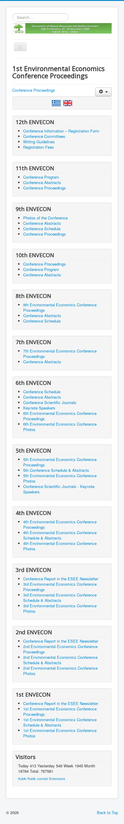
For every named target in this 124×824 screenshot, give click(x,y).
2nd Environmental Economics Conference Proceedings (60, 649)
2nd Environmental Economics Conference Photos (60, 670)
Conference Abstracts (42, 182)
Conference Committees (44, 136)
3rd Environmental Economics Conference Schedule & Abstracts (60, 597)
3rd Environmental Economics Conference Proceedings (60, 586)
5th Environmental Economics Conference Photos (60, 478)
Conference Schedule (41, 228)
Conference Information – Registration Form (61, 131)
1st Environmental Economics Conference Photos (60, 733)
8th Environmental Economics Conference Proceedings (60, 307)
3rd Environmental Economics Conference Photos (60, 608)
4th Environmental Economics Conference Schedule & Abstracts (60, 535)
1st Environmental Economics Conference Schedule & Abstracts (60, 722)
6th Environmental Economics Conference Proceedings (60, 415)
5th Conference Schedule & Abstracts (56, 470)
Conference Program (41, 177)
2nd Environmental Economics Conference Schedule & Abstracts (60, 659)
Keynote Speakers (39, 408)
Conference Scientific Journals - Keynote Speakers (59, 489)
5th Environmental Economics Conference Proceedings (60, 462)
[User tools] (103, 92)
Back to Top (107, 812)
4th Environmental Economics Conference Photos (60, 546)
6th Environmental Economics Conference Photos (60, 426)
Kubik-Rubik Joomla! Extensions (41, 778)
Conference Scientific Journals (49, 402)
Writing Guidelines (39, 141)
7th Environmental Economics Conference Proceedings (60, 353)
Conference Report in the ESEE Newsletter (60, 579)
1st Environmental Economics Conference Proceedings (60, 711)
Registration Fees (38, 147)
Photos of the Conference (45, 218)
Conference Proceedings (33, 90)
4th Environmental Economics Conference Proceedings (60, 524)
